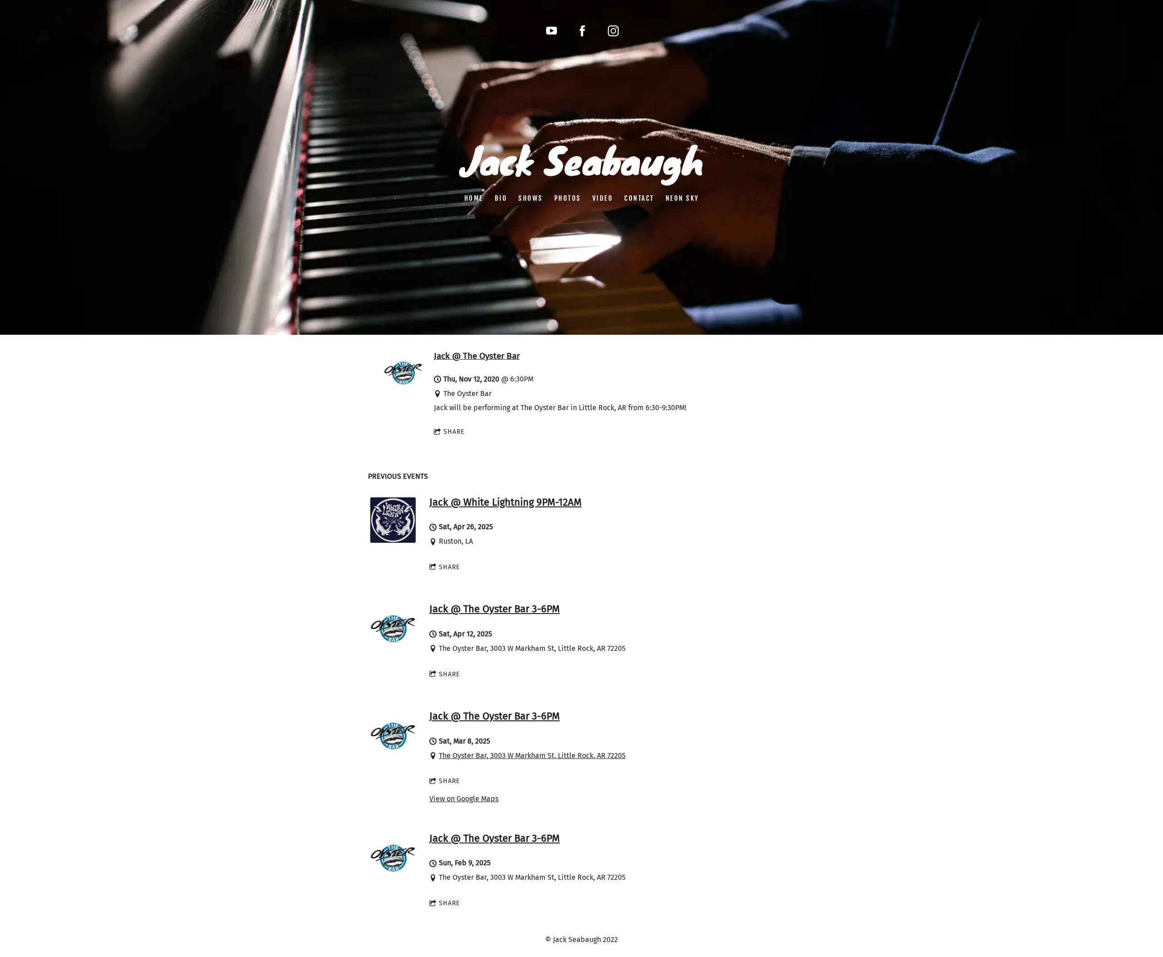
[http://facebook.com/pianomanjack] (582, 30)
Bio (501, 197)
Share (453, 432)
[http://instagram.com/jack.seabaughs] (613, 30)
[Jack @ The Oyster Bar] (403, 388)
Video (602, 197)
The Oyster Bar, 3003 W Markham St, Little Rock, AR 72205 (532, 755)
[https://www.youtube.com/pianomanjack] (551, 30)
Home (473, 197)
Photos (567, 197)
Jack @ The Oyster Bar (477, 356)
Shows (530, 197)
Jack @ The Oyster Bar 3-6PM (494, 609)
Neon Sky (682, 197)
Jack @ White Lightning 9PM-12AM (505, 502)
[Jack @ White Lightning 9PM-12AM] (393, 540)
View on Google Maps (463, 798)
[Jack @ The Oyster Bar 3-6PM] (393, 647)
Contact (639, 197)
